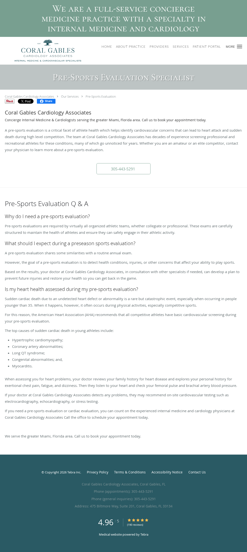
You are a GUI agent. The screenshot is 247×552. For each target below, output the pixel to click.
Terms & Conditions (130, 472)
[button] (239, 46)
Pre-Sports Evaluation (101, 96)
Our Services (70, 96)
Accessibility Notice (167, 472)
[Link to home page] (42, 51)
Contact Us (197, 472)
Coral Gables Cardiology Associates (29, 96)
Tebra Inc (73, 472)
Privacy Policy (97, 472)
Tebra (144, 534)
